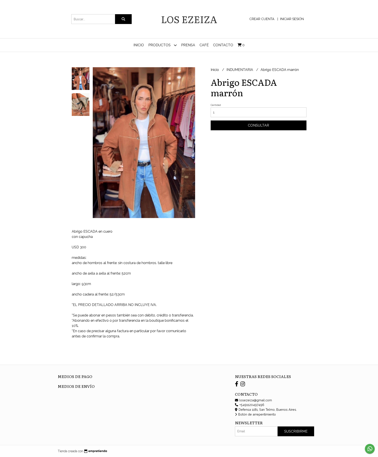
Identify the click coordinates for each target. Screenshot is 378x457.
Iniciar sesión (292, 19)
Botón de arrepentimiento (256, 414)
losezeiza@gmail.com (255, 400)
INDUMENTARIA (240, 70)
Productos (160, 45)
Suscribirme (296, 431)
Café (204, 45)
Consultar (258, 125)
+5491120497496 (251, 405)
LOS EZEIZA (189, 19)
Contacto (223, 45)
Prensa (188, 45)
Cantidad (216, 105)
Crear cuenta (261, 19)
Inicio (138, 45)
